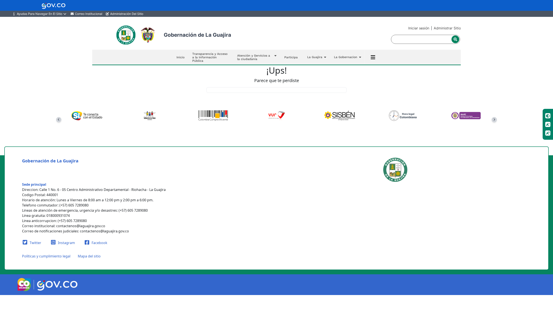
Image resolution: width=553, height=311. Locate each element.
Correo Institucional (88, 14)
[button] (256, 57)
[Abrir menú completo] (373, 57)
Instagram (66, 242)
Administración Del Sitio (126, 14)
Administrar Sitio (447, 28)
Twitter (35, 242)
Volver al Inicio (276, 90)
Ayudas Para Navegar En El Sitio (39, 14)
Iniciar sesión (418, 28)
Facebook (99, 242)
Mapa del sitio (89, 256)
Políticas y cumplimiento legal (46, 256)
